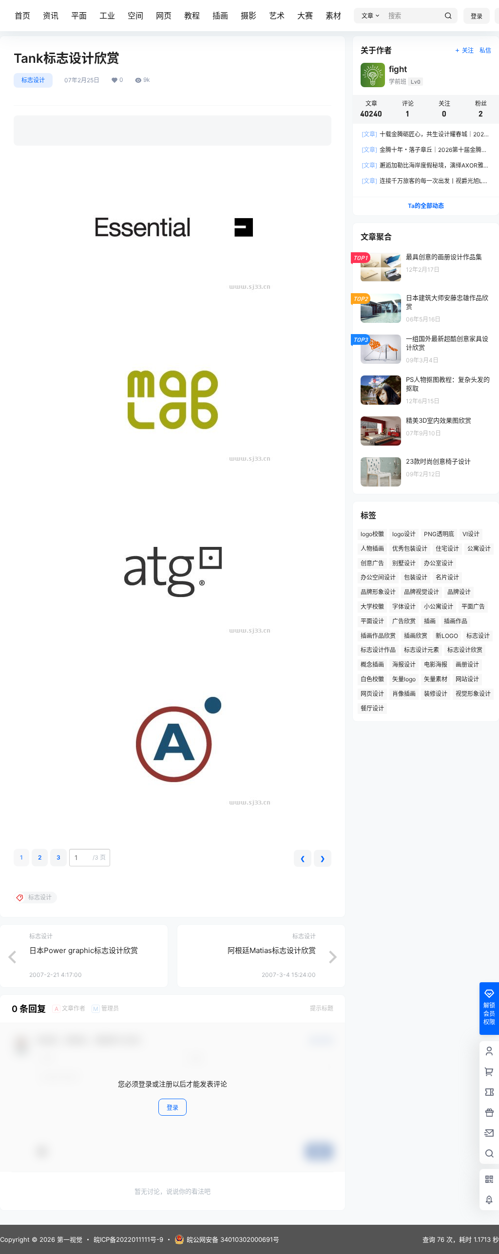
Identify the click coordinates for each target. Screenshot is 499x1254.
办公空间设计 (378, 577)
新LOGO (447, 635)
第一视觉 (68, 1239)
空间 (135, 15)
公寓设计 (479, 548)
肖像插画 (404, 693)
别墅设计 (404, 563)
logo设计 (404, 534)
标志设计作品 (378, 650)
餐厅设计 (372, 708)
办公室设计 (438, 563)
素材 (333, 15)
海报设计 (404, 664)
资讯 (50, 15)
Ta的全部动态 (426, 205)
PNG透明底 (439, 534)
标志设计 (33, 80)
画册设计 (467, 664)
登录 (476, 16)
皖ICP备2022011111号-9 (128, 1239)
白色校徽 (372, 679)
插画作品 (455, 621)
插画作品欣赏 (378, 635)
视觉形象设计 (473, 693)
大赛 (305, 15)
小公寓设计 (438, 606)
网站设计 (467, 679)
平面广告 (473, 606)
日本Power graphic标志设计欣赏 (83, 950)
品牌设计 (459, 592)
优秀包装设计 (409, 548)
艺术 (277, 15)
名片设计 (447, 577)
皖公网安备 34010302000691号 (233, 1239)
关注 (468, 50)
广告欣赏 (404, 621)
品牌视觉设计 (421, 592)
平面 (79, 15)
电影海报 (435, 664)
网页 (164, 15)
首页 (22, 15)
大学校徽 (372, 606)
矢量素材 (435, 679)
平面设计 (372, 621)
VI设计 (471, 534)
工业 (107, 15)
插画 (220, 15)
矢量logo (404, 679)
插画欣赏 (415, 635)
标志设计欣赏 (464, 650)
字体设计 (404, 606)
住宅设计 (447, 548)
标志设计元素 (421, 650)
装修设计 (435, 693)
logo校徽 (372, 534)
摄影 (248, 15)
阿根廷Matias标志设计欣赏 (272, 950)
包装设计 (415, 577)
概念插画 (372, 664)
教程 (192, 15)
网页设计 (372, 693)
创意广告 (372, 563)
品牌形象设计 (378, 592)
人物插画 (372, 548)
